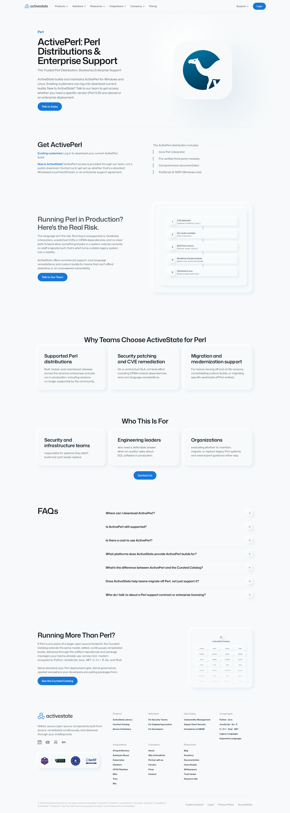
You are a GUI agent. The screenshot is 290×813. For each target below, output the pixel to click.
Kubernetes (118, 760)
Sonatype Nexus (121, 755)
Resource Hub (191, 778)
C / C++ (223, 729)
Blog (186, 750)
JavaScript (225, 724)
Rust (230, 729)
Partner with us (155, 760)
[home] (36, 6)
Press (151, 769)
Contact (152, 774)
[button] (62, 6)
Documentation (191, 760)
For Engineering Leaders (160, 724)
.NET (236, 729)
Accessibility (245, 804)
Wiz (114, 783)
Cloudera (117, 764)
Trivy (115, 778)
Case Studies (190, 764)
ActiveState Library (122, 719)
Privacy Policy (226, 804)
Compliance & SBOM (194, 729)
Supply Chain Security (195, 724)
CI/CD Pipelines (120, 769)
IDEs (115, 774)
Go (233, 724)
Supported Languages (230, 738)
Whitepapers (190, 769)
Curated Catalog (121, 724)
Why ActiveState (156, 755)
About (151, 750)
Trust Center (190, 774)
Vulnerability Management (197, 719)
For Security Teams (157, 719)
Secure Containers (122, 729)
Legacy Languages (229, 733)
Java (230, 719)
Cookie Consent (195, 804)
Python (223, 719)
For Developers (155, 729)
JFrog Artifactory (121, 750)
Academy (189, 755)
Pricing (153, 6)
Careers (152, 764)
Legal (211, 804)
